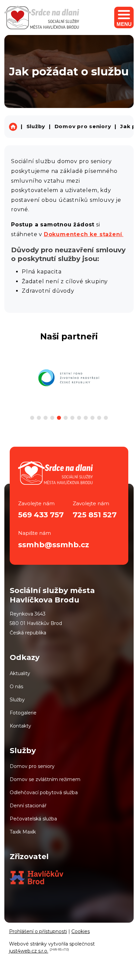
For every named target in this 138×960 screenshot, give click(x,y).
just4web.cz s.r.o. (28, 951)
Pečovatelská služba (33, 819)
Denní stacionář (28, 806)
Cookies (80, 931)
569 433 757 (41, 514)
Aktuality (20, 673)
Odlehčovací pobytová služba (44, 792)
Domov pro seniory (83, 126)
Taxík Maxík (23, 832)
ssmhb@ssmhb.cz (53, 544)
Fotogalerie (23, 713)
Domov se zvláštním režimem (45, 779)
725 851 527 (95, 514)
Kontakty (20, 726)
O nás (16, 687)
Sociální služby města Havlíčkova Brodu (13, 127)
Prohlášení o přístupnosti (38, 931)
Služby (36, 126)
